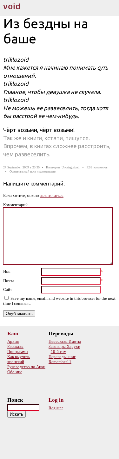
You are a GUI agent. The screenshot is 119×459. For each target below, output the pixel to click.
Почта (8, 280)
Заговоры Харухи (64, 346)
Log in (56, 400)
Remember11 (60, 361)
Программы (17, 351)
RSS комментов (97, 167)
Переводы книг (62, 356)
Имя (6, 271)
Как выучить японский (18, 359)
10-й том (58, 351)
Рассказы (15, 346)
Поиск (15, 400)
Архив (13, 341)
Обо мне (14, 371)
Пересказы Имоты (65, 341)
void (12, 6)
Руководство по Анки (26, 366)
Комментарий (15, 204)
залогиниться (51, 195)
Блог (13, 333)
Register (56, 408)
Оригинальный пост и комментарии (33, 171)
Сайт (7, 289)
